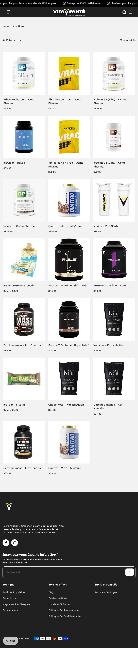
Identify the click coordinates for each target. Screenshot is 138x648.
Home (6, 26)
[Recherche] (123, 11)
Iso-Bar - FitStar (14, 404)
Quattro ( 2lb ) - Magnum (64, 468)
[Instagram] (14, 542)
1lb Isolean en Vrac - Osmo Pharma (65, 164)
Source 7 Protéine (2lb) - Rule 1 (68, 345)
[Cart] (130, 11)
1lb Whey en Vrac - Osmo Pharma (64, 101)
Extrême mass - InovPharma (22, 345)
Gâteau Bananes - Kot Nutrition (107, 406)
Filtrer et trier (14, 40)
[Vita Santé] (69, 12)
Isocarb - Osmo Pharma (19, 226)
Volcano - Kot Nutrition (108, 345)
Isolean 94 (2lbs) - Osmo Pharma (109, 164)
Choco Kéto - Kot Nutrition (66, 404)
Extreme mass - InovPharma (22, 468)
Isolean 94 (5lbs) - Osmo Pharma (109, 101)
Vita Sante (24, 639)
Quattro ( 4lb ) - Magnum (65, 226)
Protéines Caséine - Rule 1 (110, 285)
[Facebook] (6, 542)
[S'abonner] (129, 572)
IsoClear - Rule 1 (14, 162)
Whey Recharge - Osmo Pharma (18, 101)
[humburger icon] (8, 12)
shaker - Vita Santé (106, 226)
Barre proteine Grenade (18, 285)
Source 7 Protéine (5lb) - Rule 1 (68, 285)
